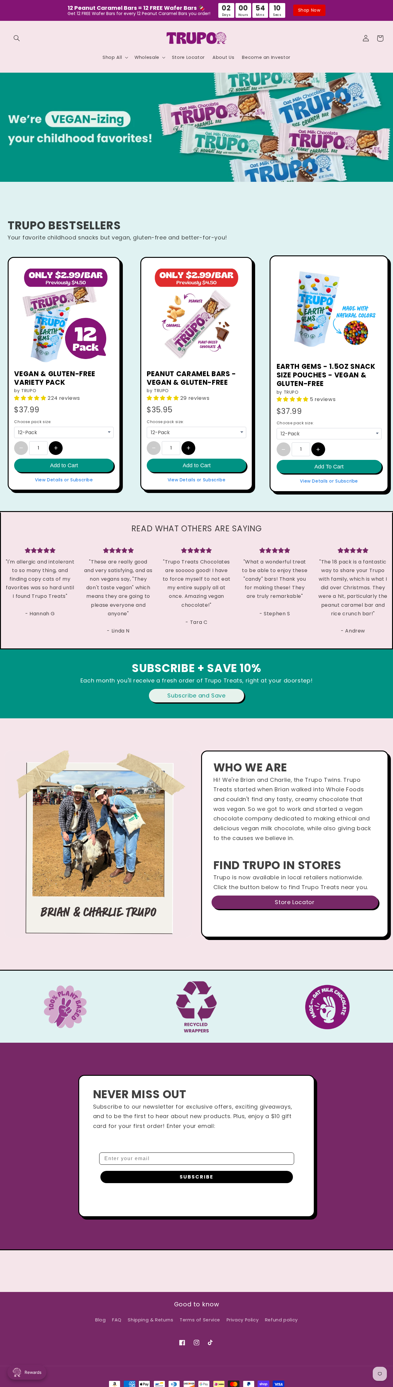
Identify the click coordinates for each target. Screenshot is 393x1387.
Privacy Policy (243, 1320)
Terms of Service (200, 1320)
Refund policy (281, 1320)
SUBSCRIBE (196, 1176)
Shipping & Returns (150, 1320)
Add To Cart (329, 467)
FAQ (117, 1320)
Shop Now (309, 10)
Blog (100, 1320)
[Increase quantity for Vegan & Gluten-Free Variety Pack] (56, 448)
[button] (17, 38)
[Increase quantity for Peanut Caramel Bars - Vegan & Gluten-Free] (188, 448)
